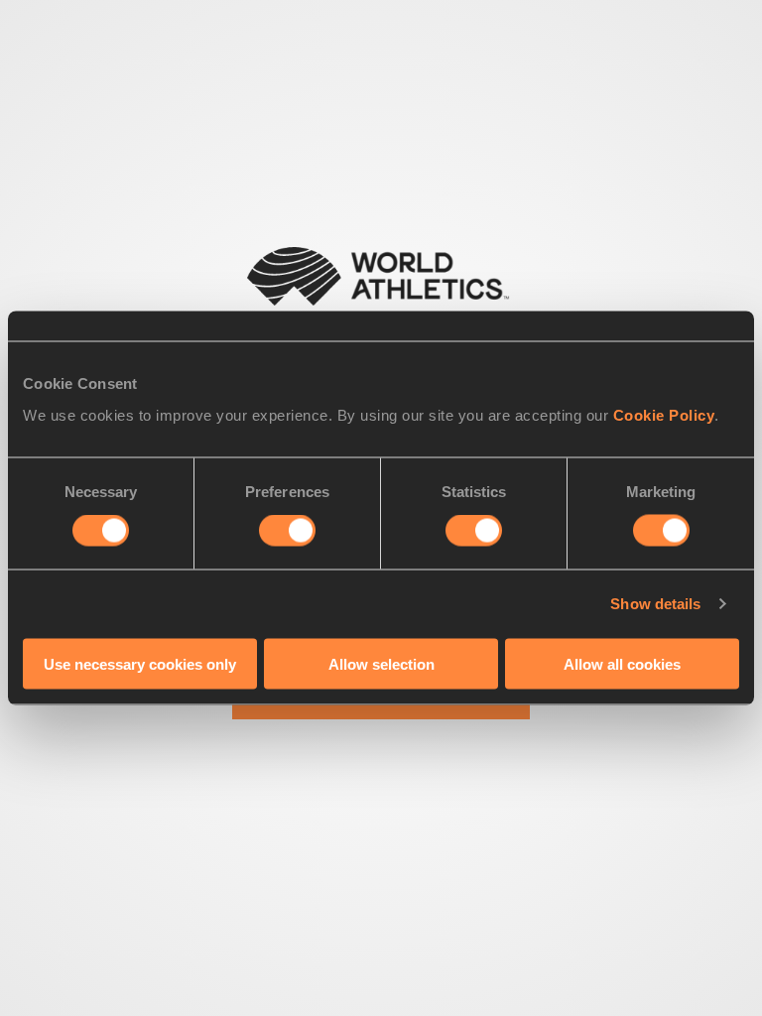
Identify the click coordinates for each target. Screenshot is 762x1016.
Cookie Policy (664, 414)
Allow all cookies (622, 663)
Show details (655, 603)
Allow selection (381, 663)
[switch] (287, 531)
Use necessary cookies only (140, 663)
